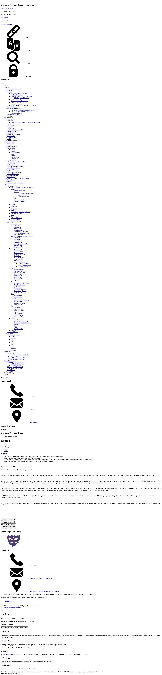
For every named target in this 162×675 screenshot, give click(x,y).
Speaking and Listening (20, 199)
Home (5, 85)
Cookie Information (9, 601)
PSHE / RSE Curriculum (17, 364)
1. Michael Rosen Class (24, 266)
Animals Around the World (21, 233)
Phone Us (32, 396)
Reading (16, 192)
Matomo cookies (9, 654)
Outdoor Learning (15, 219)
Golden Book (11, 143)
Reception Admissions (13, 356)
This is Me (17, 225)
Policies (9, 123)
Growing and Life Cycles (21, 231)
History (13, 210)
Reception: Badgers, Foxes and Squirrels (21, 236)
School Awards (11, 350)
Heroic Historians (19, 257)
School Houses (11, 107)
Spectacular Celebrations (20, 271)
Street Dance (14, 158)
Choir (12, 154)
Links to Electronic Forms (14, 164)
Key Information (8, 117)
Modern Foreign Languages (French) (21, 212)
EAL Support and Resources (21, 98)
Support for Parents (19, 201)
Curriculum (7, 184)
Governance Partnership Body (15, 108)
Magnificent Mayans (19, 285)
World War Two (18, 309)
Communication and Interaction (19, 101)
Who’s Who (10, 90)
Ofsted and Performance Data (15, 130)
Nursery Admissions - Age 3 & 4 (16, 357)
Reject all (3, 627)
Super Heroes (17, 228)
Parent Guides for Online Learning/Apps (18, 178)
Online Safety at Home (13, 168)
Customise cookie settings (20, 627)
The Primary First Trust (13, 114)
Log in (32, 76)
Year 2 (12, 268)
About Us (6, 87)
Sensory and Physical (16, 104)
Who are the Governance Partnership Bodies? (23, 110)
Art (12, 216)
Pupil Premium (11, 136)
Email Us (32, 409)
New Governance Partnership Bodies (21, 111)
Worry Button (4, 17)
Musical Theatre (15, 157)
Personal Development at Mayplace (16, 362)
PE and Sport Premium (13, 134)
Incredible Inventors (19, 254)
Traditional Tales (18, 230)
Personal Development (10, 361)
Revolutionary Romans (20, 291)
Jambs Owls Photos (19, 262)
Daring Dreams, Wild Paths (21, 283)
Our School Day (11, 160)
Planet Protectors (18, 253)
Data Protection (11, 137)
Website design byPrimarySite (12, 607)
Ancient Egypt (18, 301)
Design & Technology (17, 213)
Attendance (10, 120)
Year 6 (12, 318)
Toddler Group (11, 163)
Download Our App (9, 373)
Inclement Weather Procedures (15, 183)
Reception (13, 338)
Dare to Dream (18, 275)
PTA (8, 171)
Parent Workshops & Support (15, 166)
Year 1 (12, 248)
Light (15, 326)
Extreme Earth (18, 288)
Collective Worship (16, 221)
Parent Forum (11, 169)
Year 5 (12, 306)
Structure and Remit (16, 113)
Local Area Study (19, 310)
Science (13, 204)
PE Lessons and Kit (12, 175)
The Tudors (17, 307)
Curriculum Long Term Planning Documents (23, 187)
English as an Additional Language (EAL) (22, 96)
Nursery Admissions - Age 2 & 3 (16, 359)
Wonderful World (18, 245)
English (13, 189)
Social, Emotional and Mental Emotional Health (23, 105)
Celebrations (17, 227)
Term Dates (10, 125)
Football (13, 151)
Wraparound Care (12, 146)
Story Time (20, 195)
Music (12, 215)
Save (15, 673)
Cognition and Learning (17, 102)
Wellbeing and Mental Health (15, 367)
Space (15, 312)
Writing (16, 198)
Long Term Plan (18, 234)
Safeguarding (11, 119)
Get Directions (33, 422)
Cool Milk (10, 181)
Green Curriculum (12, 186)
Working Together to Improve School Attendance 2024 (25, 122)
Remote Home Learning (13, 335)
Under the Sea (18, 277)
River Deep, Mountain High (21, 300)
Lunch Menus (11, 180)
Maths (12, 202)
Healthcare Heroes (19, 269)
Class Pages (10, 222)
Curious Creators (18, 251)
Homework (10, 333)
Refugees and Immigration (21, 321)
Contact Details (11, 131)
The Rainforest (18, 313)
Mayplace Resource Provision (19, 93)
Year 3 (12, 281)
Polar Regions (18, 297)
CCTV (9, 139)
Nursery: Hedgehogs (16, 224)
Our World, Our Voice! (20, 289)
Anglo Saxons (18, 295)
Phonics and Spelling (19, 190)
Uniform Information (13, 174)
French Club (14, 149)
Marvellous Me (18, 250)
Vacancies (10, 116)
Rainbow (13, 330)
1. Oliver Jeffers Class (23, 263)
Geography (14, 209)
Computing (14, 206)
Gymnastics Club (15, 152)
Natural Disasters (18, 315)
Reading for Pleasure (23, 196)
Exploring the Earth (19, 303)
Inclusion (9, 92)
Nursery (9, 145)
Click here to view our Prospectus (20, 354)
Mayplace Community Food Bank (16, 161)
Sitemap (6, 600)
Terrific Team (17, 256)
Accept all (10, 627)
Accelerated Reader (12, 332)
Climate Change (18, 319)
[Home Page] (8, 8)
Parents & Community (10, 142)
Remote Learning (12, 140)
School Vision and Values (14, 88)
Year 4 (12, 294)
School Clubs (11, 148)
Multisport (13, 155)
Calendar (9, 126)
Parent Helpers (11, 177)
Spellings (16, 260)
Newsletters (10, 128)
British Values (11, 370)
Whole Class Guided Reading (25, 193)
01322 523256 (33, 565)
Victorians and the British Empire (23, 323)
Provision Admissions (16, 95)
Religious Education (16, 218)
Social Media (10, 133)
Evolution (16, 324)
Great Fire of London (20, 274)
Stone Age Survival (19, 286)
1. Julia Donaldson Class (24, 265)
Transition (16, 327)
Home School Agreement (14, 172)
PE (11, 207)
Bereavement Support (16, 368)
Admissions (7, 351)
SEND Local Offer (16, 99)
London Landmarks (19, 272)
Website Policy (8, 603)
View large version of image (8, 519)
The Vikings (17, 298)
